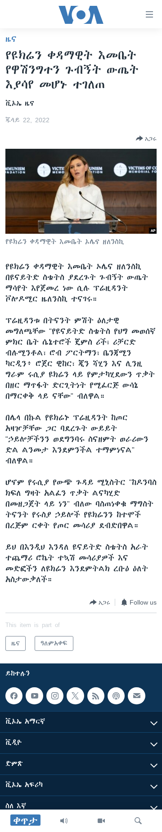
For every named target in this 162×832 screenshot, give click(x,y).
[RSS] (95, 695)
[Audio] (63, 821)
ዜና (11, 39)
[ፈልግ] (138, 821)
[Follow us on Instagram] (54, 695)
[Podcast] (116, 695)
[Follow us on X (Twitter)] (75, 695)
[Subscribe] (136, 695)
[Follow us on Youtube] (34, 695)
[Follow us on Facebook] (13, 695)
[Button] (146, 138)
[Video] (101, 821)
